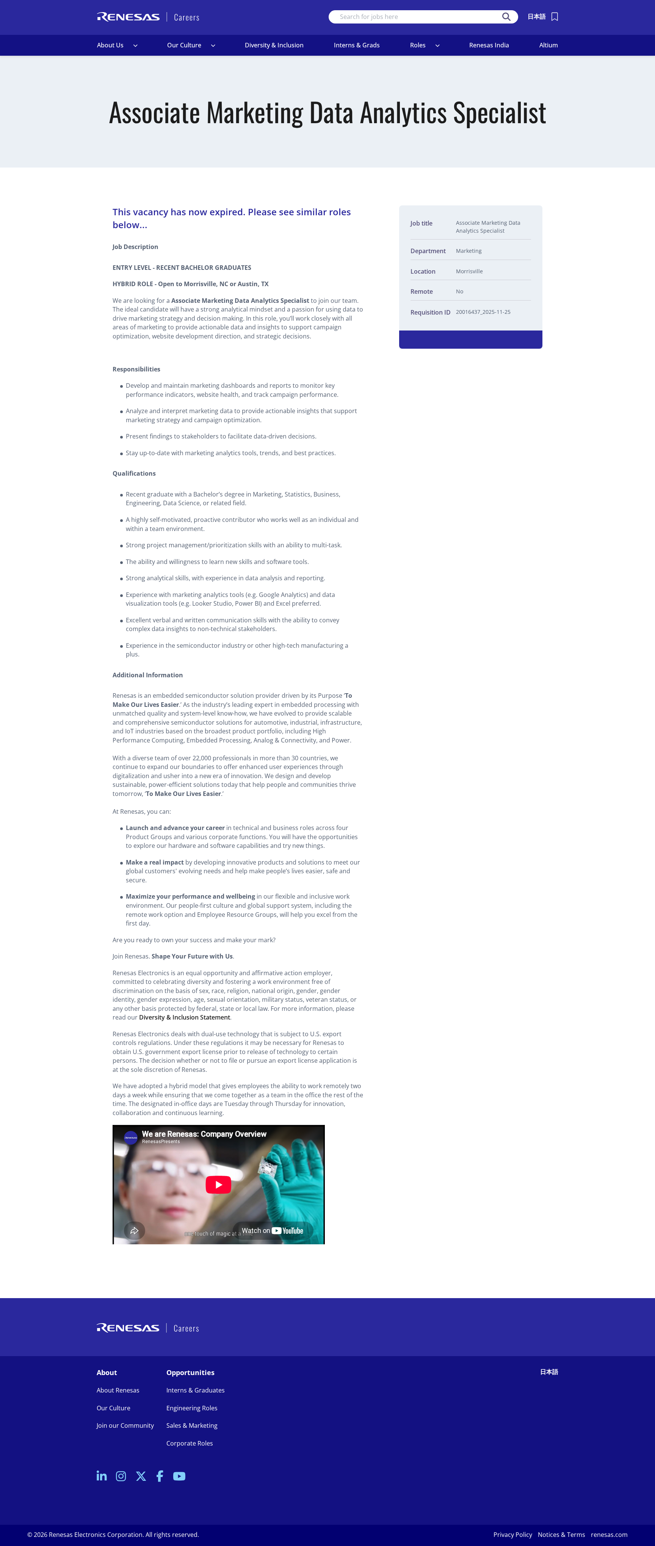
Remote (422, 292)
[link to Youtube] (179, 1477)
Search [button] (506, 16)
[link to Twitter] (141, 1477)
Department (428, 251)
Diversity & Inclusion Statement (184, 1017)
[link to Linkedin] (102, 1477)
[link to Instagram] (121, 1477)
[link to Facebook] (159, 1477)
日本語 (537, 16)
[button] (135, 45)
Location (423, 272)
